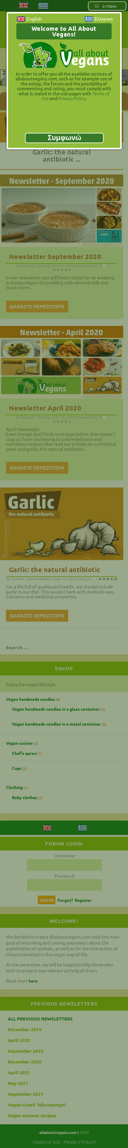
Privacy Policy (72, 98)
